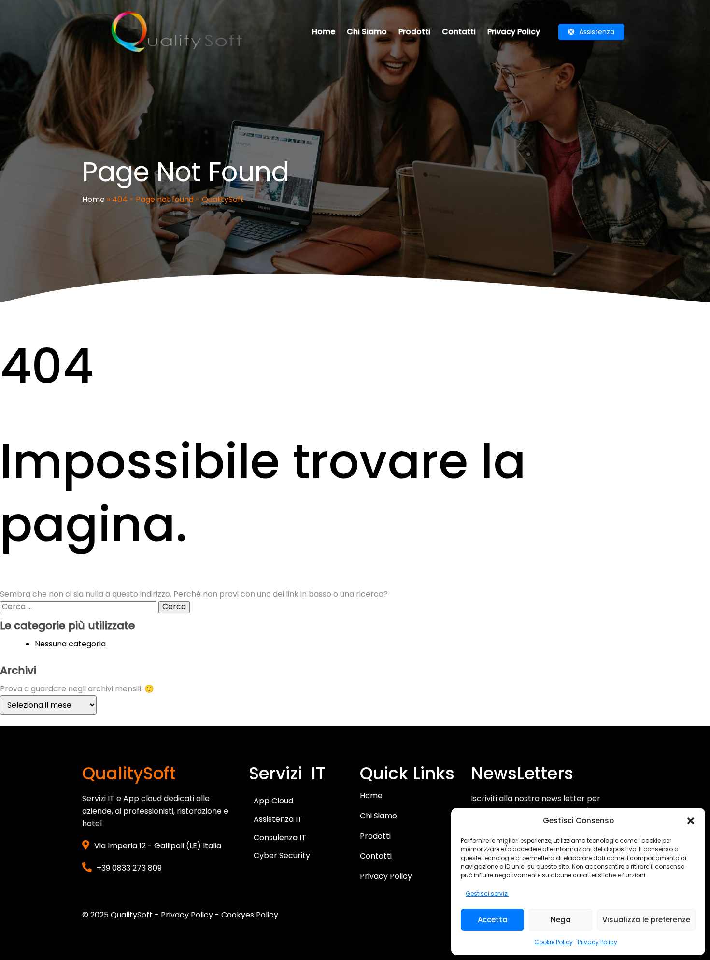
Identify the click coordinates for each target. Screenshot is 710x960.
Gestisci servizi (487, 893)
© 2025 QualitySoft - (121, 914)
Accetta (493, 920)
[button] (691, 821)
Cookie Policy (553, 942)
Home (93, 199)
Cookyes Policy (249, 914)
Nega (561, 920)
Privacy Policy (597, 942)
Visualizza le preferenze (646, 920)
